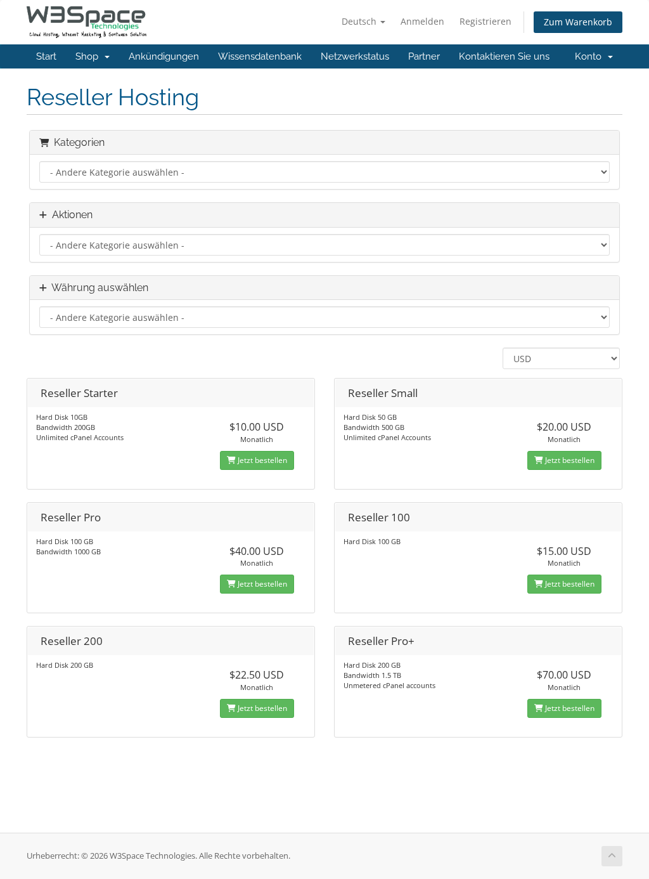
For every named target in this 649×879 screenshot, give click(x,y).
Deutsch (360, 21)
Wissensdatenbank (260, 56)
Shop (89, 56)
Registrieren (485, 21)
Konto (591, 56)
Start (46, 56)
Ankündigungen (164, 56)
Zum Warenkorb (578, 22)
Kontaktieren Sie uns (504, 56)
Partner (424, 56)
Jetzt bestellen (261, 460)
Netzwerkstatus (355, 56)
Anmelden (422, 21)
